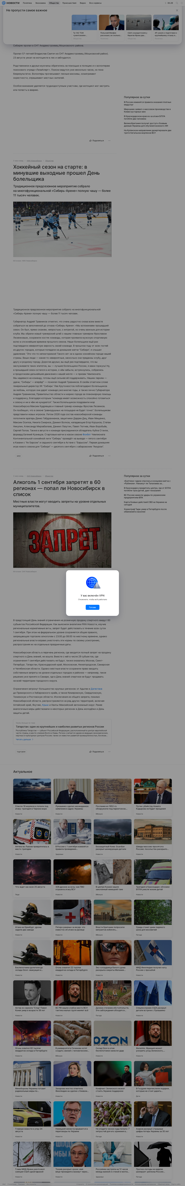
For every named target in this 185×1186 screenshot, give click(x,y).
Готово (92, 607)
